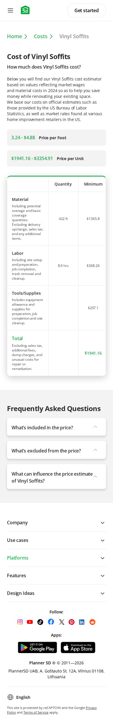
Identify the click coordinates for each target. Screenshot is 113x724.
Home (14, 36)
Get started (86, 10)
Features (16, 575)
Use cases (17, 540)
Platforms (17, 558)
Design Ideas (20, 593)
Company (17, 522)
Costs (41, 36)
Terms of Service (35, 712)
